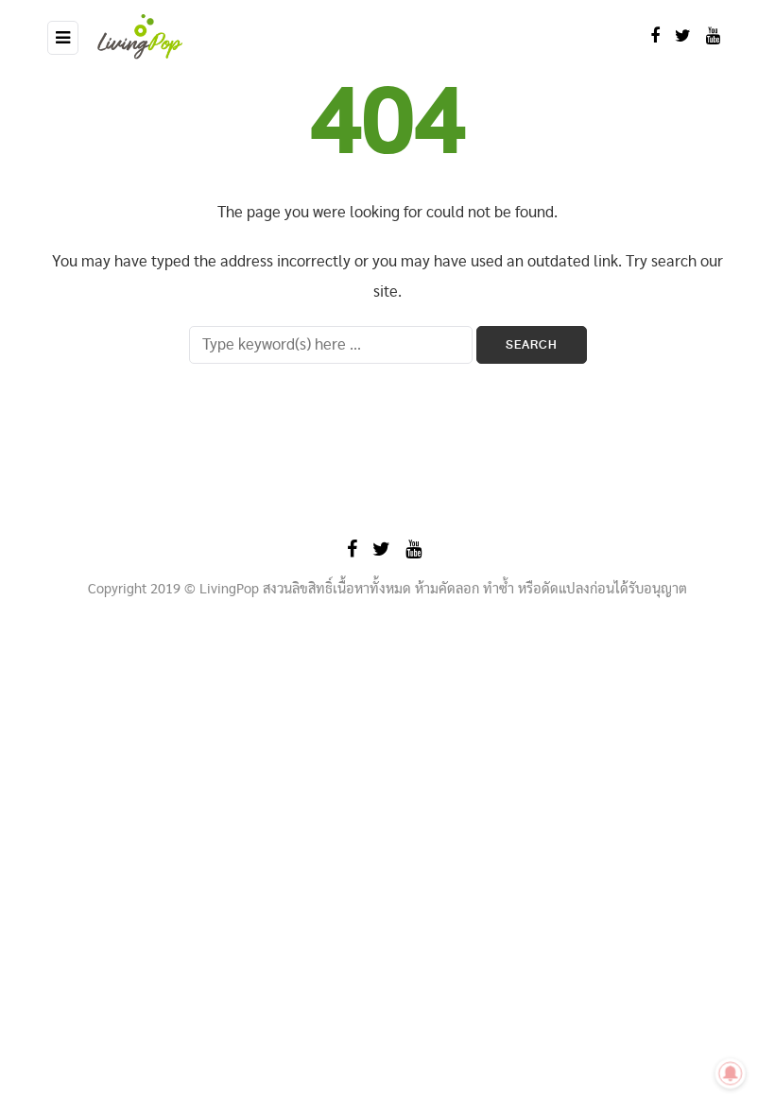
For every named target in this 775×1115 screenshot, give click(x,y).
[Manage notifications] (730, 1073)
